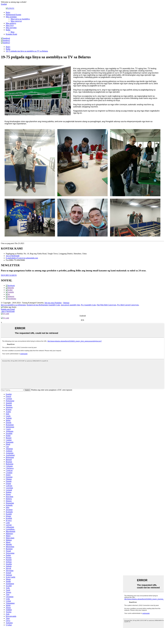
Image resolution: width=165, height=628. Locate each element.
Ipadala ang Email (8, 309)
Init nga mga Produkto (53, 303)
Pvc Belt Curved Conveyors (128, 305)
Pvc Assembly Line (88, 305)
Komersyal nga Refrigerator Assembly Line (43, 305)
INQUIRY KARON (9, 275)
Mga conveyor (16, 21)
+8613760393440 (8, 311)
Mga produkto (11, 17)
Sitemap (66, 303)
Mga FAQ (10, 25)
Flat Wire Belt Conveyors (106, 305)
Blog (12, 32)
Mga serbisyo (11, 23)
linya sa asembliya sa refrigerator (13, 305)
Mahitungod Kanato (13, 15)
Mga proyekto (11, 28)
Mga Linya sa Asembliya (20, 19)
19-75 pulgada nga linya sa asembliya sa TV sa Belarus (27, 51)
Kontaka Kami (11, 34)
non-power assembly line (70, 305)
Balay (8, 12)
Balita (8, 30)
